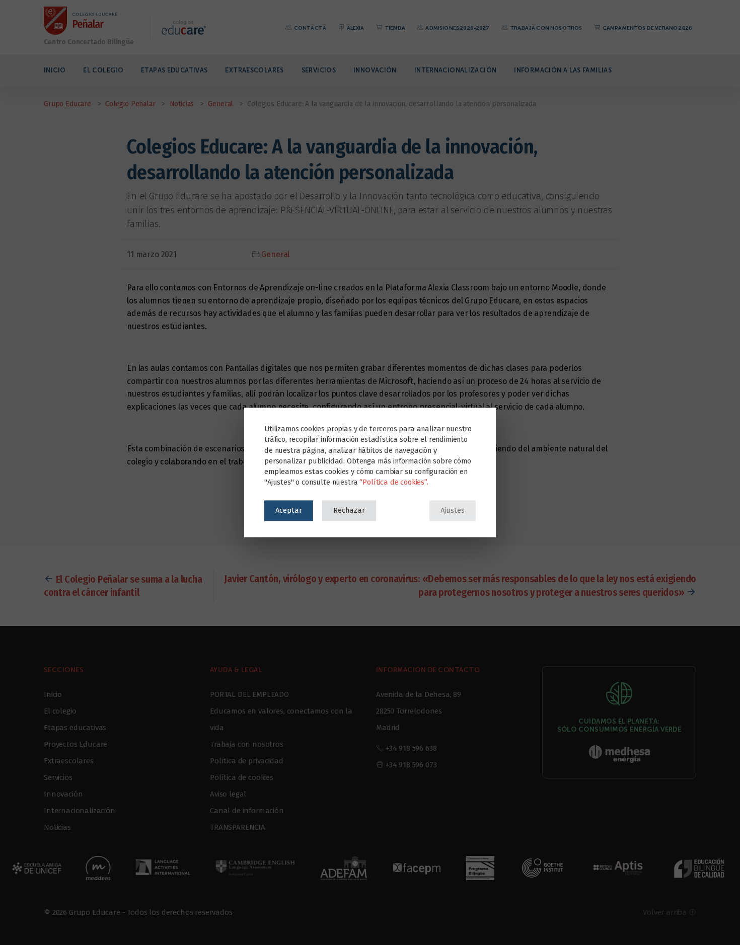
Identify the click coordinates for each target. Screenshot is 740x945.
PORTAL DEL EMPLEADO (249, 694)
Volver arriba (666, 912)
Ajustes (452, 510)
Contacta (309, 28)
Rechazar (349, 510)
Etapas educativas (174, 70)
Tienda (394, 28)
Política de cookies (241, 777)
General (275, 254)
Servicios (319, 70)
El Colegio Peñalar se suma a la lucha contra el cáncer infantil (123, 585)
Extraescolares (254, 70)
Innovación (375, 70)
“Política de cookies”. (393, 482)
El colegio (103, 70)
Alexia (354, 28)
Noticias (57, 827)
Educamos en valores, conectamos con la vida (281, 719)
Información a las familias (563, 70)
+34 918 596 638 (411, 748)
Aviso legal (228, 794)
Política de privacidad (246, 760)
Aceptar (288, 510)
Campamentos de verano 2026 (647, 28)
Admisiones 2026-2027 (456, 28)
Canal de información (247, 810)
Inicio (54, 70)
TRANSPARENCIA (237, 827)
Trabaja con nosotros (545, 28)
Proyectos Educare (75, 744)
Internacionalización (455, 70)
